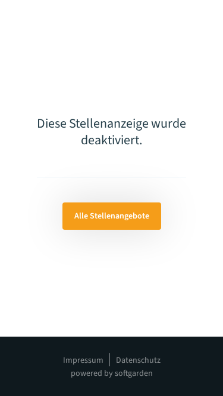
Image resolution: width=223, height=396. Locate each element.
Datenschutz (138, 360)
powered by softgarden (112, 373)
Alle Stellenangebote (111, 216)
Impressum (83, 360)
